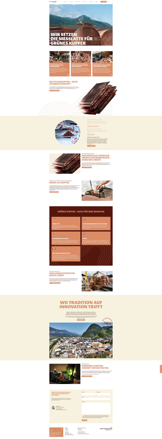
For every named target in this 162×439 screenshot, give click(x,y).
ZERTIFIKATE (91, 134)
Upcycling (65, 1)
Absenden (84, 420)
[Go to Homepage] (106, 428)
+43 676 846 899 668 (59, 408)
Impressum (66, 431)
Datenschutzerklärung (91, 415)
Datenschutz (67, 432)
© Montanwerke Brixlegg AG (69, 434)
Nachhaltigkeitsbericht (93, 126)
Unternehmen (84, 1)
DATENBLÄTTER (91, 145)
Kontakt (96, 1)
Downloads (91, 1)
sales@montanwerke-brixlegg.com (61, 409)
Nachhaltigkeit (77, 1)
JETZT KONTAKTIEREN (55, 90)
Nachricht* (83, 401)
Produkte (71, 1)
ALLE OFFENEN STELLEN (87, 376)
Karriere (104, 1)
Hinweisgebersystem (68, 433)
